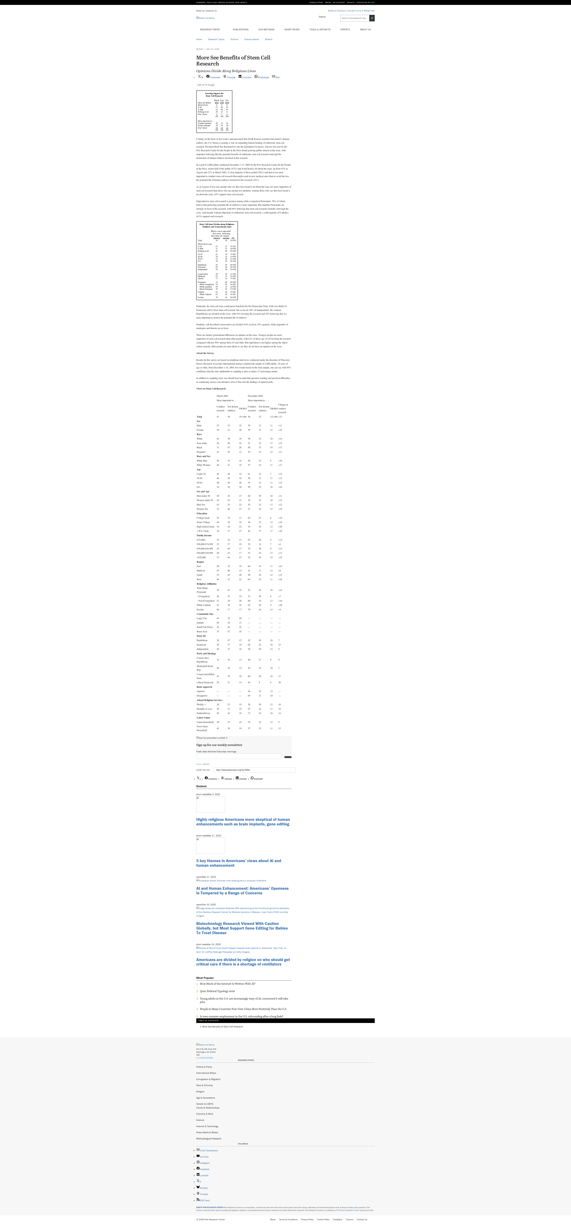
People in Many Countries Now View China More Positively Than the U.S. (243, 1009)
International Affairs (206, 1072)
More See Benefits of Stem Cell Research (222, 1026)
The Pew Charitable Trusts (347, 1210)
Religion (200, 1091)
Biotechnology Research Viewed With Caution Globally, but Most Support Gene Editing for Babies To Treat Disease (242, 928)
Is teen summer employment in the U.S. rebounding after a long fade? (241, 1016)
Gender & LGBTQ (204, 1103)
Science (200, 1119)
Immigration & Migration (208, 1079)
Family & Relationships (207, 1107)
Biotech (206, 764)
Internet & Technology (207, 1126)
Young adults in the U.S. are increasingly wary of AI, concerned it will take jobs (244, 1000)
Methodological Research (208, 1138)
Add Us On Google (206, 84)
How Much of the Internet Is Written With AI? (227, 984)
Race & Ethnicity (204, 1085)
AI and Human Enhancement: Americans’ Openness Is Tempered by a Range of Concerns (242, 890)
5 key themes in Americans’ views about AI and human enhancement (238, 863)
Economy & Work (204, 1113)
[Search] (372, 18)
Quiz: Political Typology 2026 (217, 991)
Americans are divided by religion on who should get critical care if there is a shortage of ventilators (243, 962)
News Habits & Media (207, 1132)
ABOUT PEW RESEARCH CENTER (209, 1207)
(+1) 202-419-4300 (204, 1058)
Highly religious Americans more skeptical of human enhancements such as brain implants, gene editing (243, 821)
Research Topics (210, 29)
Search (322, 16)
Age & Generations (205, 1097)
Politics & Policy (204, 1066)
